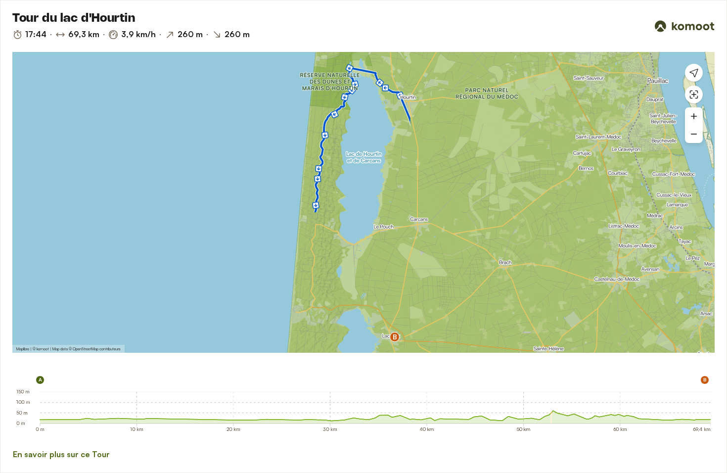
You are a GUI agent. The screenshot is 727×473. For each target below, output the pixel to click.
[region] (363, 202)
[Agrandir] (694, 116)
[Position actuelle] (694, 73)
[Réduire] (694, 134)
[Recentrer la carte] (694, 94)
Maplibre (22, 348)
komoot (43, 348)
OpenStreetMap (85, 348)
